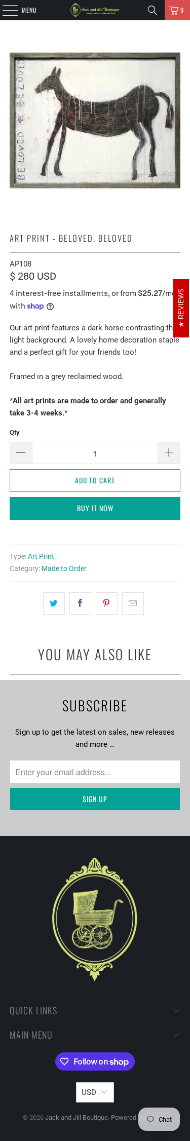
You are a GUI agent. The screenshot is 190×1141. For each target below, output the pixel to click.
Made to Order (64, 568)
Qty (15, 432)
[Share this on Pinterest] (107, 603)
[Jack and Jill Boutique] (95, 10)
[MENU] (4, 10)
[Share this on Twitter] (54, 603)
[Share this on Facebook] (80, 603)
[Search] (152, 10)
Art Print (41, 556)
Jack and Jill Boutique (76, 1117)
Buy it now (95, 508)
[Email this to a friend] (133, 603)
